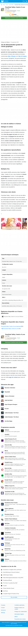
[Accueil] (1, 4)
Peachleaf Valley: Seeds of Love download (11, 326)
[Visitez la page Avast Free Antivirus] (14, 15)
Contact (3, 607)
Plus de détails (14, 597)
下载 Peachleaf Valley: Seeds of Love (9, 328)
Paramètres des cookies (20, 619)
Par (10, 10)
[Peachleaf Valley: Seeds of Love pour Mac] (2, 9)
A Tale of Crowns (22, 56)
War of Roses (11, 56)
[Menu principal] (26, 1)
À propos (3, 605)
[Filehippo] (4, 1)
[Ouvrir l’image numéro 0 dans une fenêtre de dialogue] (11, 223)
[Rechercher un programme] (24, 1)
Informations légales (19, 614)
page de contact (13, 377)
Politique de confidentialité (21, 611)
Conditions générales (19, 605)
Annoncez (3, 610)
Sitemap (3, 612)
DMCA (16, 616)
